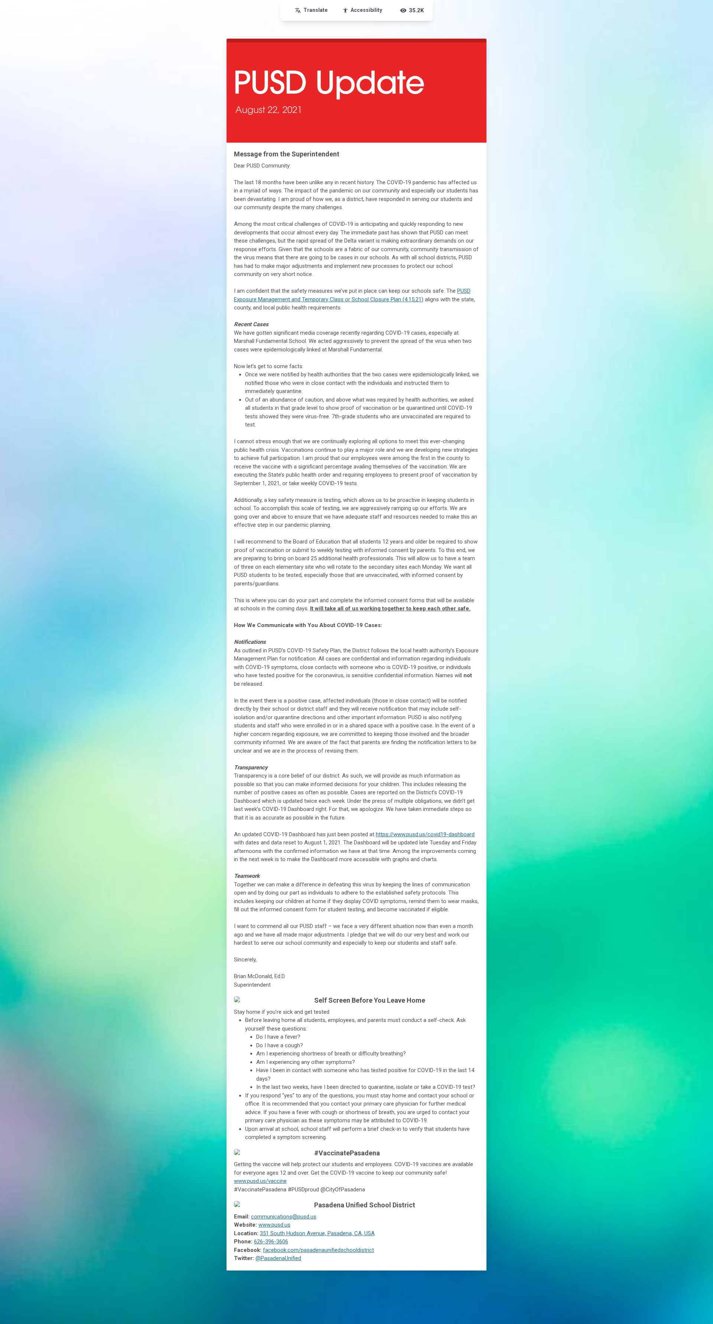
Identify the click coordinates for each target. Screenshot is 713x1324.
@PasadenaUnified (278, 1258)
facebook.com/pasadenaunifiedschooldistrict (318, 1250)
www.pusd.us (274, 1224)
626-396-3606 (271, 1241)
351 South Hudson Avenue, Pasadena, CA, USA (317, 1233)
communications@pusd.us (283, 1216)
